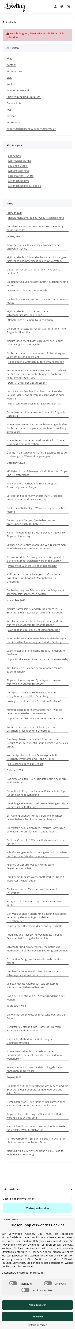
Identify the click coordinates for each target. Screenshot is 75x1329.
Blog (9, 58)
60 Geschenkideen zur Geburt (25, 763)
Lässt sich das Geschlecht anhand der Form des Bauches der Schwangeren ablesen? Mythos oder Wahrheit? (35, 395)
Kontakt (11, 64)
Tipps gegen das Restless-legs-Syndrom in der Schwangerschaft (34, 246)
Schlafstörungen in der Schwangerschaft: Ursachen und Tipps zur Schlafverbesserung (37, 854)
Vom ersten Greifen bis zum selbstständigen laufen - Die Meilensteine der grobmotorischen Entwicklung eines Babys (37, 428)
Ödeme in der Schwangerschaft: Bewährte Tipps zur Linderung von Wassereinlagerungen (37, 454)
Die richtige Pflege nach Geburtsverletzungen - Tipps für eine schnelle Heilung (37, 805)
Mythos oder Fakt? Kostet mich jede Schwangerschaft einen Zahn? (27, 313)
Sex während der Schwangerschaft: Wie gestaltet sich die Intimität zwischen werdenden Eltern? (35, 558)
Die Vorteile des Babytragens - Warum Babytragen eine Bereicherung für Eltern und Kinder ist (36, 829)
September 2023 (16, 1006)
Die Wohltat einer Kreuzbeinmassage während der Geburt (36, 1016)
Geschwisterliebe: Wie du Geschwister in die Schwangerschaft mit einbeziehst (33, 973)
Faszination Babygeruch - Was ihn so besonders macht (35, 961)
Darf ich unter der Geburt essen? (27, 382)
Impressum (13, 122)
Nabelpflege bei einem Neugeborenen (30, 320)
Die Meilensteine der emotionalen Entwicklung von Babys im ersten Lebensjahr (36, 354)
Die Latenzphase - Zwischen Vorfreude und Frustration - (32, 891)
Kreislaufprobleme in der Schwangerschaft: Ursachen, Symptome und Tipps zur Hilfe (32, 757)
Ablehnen (37, 1316)
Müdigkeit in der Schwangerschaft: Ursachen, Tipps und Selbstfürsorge (37, 473)
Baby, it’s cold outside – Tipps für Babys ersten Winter (34, 903)
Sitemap (11, 116)
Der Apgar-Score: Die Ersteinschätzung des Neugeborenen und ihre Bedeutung (32, 694)
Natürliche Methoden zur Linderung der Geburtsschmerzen (30, 1040)
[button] (55, 6)
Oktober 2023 (15, 770)
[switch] (13, 1283)
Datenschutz (14, 103)
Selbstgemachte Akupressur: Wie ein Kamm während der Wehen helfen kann (32, 985)
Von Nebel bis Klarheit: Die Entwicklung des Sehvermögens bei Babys (32, 485)
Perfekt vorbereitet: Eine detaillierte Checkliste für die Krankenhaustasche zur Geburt (36, 1140)
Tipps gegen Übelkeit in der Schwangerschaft (34, 926)
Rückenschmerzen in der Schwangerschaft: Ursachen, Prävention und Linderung (32, 728)
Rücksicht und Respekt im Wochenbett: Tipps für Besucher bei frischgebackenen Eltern (35, 936)
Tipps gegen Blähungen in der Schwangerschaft (36, 361)
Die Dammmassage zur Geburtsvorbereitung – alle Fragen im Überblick (36, 330)
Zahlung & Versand (18, 90)
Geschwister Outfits (19, 160)
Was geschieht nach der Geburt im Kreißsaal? (34, 701)
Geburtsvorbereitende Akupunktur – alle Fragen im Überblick (36, 414)
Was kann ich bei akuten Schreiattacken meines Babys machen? (34, 669)
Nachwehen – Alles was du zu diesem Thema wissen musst (37, 300)
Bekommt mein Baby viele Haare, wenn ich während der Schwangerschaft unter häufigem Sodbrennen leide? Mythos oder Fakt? (37, 374)
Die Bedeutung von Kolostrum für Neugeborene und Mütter (37, 283)
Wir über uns (14, 71)
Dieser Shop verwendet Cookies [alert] (37, 1225)
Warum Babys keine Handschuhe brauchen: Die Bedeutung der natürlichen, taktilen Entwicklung (35, 610)
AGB (9, 109)
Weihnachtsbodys (18, 180)
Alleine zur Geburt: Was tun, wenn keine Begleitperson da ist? (30, 866)
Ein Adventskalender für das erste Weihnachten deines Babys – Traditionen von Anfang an (35, 817)
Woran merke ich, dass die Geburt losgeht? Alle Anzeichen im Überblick (34, 1069)
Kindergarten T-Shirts (20, 175)
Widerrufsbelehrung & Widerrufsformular (31, 128)
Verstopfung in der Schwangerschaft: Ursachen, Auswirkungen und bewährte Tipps (34, 497)
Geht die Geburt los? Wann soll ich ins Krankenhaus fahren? (37, 842)
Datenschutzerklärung (15, 1272)
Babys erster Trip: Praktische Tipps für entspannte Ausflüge (36, 652)
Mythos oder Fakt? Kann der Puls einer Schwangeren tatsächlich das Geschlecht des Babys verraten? (37, 259)
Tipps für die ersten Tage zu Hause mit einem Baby (38, 659)
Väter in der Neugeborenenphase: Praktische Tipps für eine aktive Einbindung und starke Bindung (36, 640)
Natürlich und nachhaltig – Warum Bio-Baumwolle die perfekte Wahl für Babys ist (36, 1128)
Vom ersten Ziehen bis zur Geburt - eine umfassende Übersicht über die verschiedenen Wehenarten (34, 1055)
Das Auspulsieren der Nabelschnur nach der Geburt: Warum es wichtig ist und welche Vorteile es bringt (37, 743)
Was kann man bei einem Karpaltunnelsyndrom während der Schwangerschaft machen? (35, 623)
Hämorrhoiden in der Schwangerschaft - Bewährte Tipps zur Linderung (36, 534)
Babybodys (14, 155)
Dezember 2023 (16, 462)
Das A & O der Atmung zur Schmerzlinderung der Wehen (36, 997)
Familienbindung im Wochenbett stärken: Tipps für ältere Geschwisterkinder (36, 878)
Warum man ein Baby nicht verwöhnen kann (34, 629)
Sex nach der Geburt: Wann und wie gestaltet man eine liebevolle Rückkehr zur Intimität (36, 546)
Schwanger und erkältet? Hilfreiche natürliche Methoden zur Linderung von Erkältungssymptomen (37, 948)
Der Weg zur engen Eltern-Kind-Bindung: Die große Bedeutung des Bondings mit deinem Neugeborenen (37, 917)
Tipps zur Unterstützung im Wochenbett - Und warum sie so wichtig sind (34, 1115)
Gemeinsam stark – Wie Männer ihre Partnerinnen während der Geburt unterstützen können (36, 1103)
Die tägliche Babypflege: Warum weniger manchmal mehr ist (37, 509)
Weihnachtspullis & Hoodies (24, 185)
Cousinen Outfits (18, 165)
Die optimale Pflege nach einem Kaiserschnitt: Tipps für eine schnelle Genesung (37, 792)
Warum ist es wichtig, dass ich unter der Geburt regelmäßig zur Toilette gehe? (35, 342)
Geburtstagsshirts (18, 170)
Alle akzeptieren (37, 1304)
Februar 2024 (14, 212)
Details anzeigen (37, 1325)
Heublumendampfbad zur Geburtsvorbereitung (36, 217)
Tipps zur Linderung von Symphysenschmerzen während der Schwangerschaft (34, 682)
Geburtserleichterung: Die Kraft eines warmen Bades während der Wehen (34, 1028)
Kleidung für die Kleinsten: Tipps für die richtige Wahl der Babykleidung (35, 1152)
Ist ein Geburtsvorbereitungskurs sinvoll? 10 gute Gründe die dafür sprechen (35, 442)
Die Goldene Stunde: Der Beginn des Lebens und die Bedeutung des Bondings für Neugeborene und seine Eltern (37, 1089)
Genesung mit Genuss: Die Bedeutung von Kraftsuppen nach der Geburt (31, 522)
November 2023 (16, 600)
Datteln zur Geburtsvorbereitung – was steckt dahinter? (33, 271)
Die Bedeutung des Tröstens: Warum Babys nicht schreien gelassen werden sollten (35, 592)
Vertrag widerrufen (37, 1208)
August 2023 (14, 1077)
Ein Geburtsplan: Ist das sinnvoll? (27, 290)
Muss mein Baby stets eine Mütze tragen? (32, 565)
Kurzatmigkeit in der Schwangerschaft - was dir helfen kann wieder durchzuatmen (34, 711)
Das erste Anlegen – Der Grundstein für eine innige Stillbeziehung (37, 780)
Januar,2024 (14, 236)
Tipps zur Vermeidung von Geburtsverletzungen (36, 718)
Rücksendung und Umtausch (23, 96)
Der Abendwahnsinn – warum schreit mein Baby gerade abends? (35, 228)
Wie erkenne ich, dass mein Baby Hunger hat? (35, 403)
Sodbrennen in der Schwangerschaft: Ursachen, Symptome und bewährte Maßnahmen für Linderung (35, 578)
